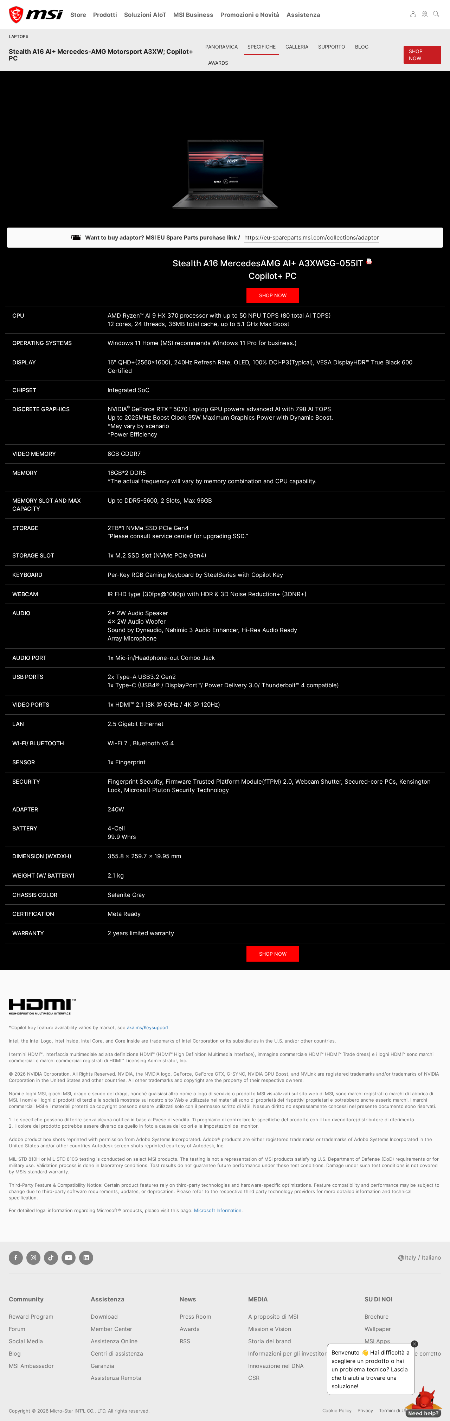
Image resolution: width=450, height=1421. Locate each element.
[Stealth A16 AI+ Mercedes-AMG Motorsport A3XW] (225, 169)
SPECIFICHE (262, 47)
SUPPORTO (331, 47)
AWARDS (218, 63)
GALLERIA (296, 47)
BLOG (361, 47)
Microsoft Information (218, 1210)
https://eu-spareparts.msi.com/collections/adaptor (311, 237)
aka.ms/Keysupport (148, 1027)
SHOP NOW (273, 295)
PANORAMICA (221, 47)
